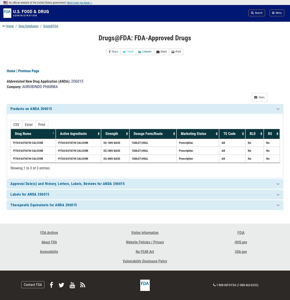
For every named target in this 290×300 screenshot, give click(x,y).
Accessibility (49, 252)
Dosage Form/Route (148, 134)
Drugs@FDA (50, 26)
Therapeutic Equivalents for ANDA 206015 (43, 205)
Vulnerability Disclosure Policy (145, 261)
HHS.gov (241, 242)
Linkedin (147, 51)
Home (10, 26)
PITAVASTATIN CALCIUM (28, 142)
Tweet (130, 51)
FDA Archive (49, 232)
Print (178, 51)
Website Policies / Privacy (145, 242)
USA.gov (241, 252)
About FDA (49, 242)
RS (270, 134)
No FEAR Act (145, 252)
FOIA (240, 232)
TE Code (229, 134)
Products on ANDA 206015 (31, 109)
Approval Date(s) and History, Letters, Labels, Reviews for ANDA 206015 (67, 184)
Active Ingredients (73, 134)
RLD (253, 134)
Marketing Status (193, 134)
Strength (111, 134)
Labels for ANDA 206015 (29, 194)
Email (164, 51)
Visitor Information (145, 232)
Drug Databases (29, 26)
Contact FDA (33, 285)
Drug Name (23, 134)
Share (115, 51)
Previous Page (28, 71)
